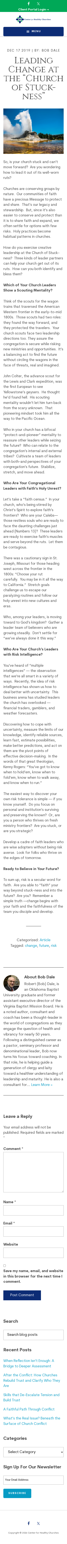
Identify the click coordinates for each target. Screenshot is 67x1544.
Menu (36, 31)
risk (54, 946)
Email (9, 1223)
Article (45, 940)
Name (9, 1202)
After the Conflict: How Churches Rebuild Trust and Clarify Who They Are (31, 1381)
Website (10, 1245)
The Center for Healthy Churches (33, 19)
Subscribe (17, 1493)
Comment (13, 1149)
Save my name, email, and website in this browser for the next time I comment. (33, 1276)
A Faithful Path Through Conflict (29, 1409)
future (44, 946)
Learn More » (41, 1085)
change (31, 946)
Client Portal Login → (33, 9)
